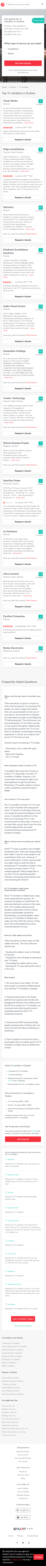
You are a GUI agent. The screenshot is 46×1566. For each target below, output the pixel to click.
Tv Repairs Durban (9, 1384)
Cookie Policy (32, 1536)
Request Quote (23, 1495)
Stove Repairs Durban (10, 1391)
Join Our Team (23, 1475)
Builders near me (8, 1409)
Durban (13, 87)
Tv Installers (23, 87)
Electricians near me (10, 1422)
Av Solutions (10, 531)
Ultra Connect (11, 573)
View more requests (23, 1326)
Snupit (4, 87)
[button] (42, 4)
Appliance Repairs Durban (12, 1381)
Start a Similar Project (23, 1319)
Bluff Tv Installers (8, 1366)
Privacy (20, 1536)
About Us (23, 1472)
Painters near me (9, 1435)
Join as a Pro (23, 1455)
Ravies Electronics (13, 648)
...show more (29, 123)
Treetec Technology (14, 398)
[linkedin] (29, 1543)
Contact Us (23, 1498)
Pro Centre (23, 1461)
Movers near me (8, 1406)
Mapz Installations (13, 149)
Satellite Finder (11, 480)
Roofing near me (8, 1416)
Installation (13, 49)
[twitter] (23, 1543)
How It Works (23, 1488)
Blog (23, 1478)
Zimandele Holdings (14, 351)
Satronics (8, 207)
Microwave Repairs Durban (13, 1394)
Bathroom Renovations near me (15, 1429)
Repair (11, 53)
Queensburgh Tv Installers (12, 1353)
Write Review (31, 234)
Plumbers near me (9, 1412)
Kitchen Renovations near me (14, 1432)
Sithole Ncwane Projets (16, 443)
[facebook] (17, 1543)
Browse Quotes (23, 1451)
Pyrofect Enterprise (14, 616)
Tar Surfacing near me (11, 1419)
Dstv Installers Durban (10, 1378)
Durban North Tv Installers (12, 1356)
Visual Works (10, 100)
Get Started (23, 1139)
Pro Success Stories (23, 1458)
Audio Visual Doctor (14, 306)
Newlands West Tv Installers (12, 1350)
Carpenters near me (10, 1425)
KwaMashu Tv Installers (11, 1359)
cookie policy (16, 1559)
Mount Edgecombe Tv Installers (14, 1346)
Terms (10, 1536)
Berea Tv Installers (9, 1363)
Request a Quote (23, 139)
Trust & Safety (23, 1492)
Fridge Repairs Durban (11, 1388)
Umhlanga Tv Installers (11, 1343)
